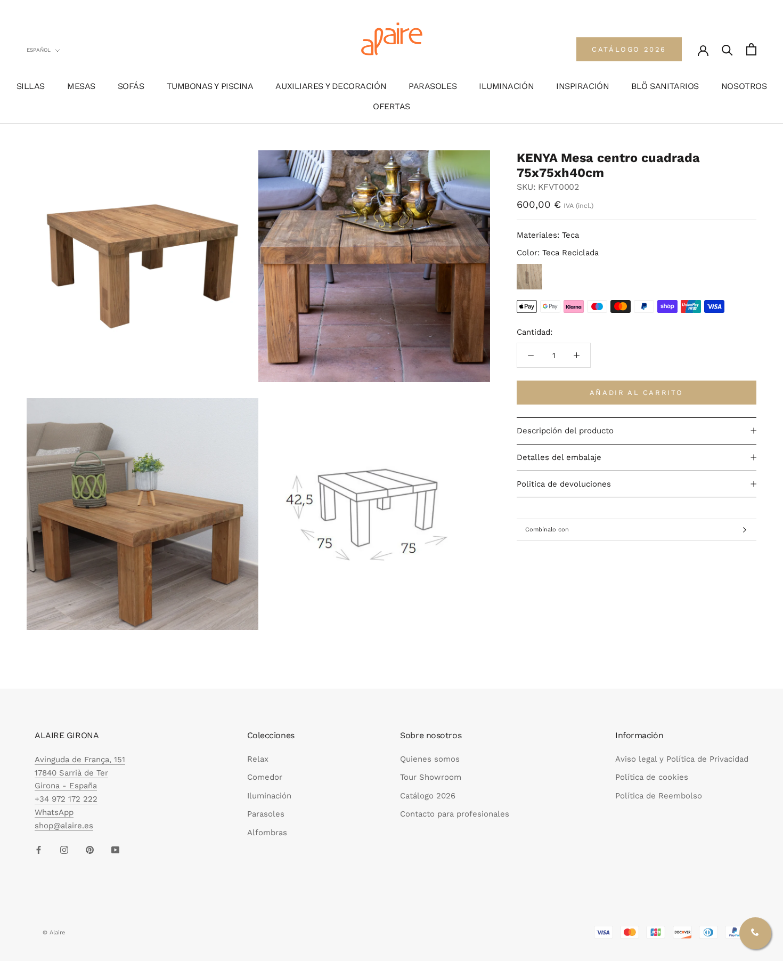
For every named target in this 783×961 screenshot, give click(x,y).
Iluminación (269, 796)
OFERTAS (391, 106)
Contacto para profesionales (454, 814)
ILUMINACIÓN (506, 86)
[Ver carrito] (751, 49)
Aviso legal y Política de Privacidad (681, 759)
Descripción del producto (565, 430)
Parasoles (265, 814)
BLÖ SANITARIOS (665, 86)
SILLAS (31, 86)
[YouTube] (115, 849)
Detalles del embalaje (559, 457)
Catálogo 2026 (427, 796)
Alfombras (267, 832)
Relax (257, 759)
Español (39, 50)
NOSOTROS (743, 86)
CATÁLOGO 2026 (629, 49)
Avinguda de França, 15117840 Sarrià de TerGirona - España (80, 773)
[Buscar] (727, 49)
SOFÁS (131, 86)
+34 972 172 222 (66, 799)
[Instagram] (64, 849)
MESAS (81, 86)
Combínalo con (547, 529)
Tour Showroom (430, 777)
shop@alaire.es (64, 825)
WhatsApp (54, 812)
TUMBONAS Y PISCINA (210, 86)
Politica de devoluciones (564, 484)
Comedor (264, 777)
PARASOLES (432, 86)
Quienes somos (430, 759)
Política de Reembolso (658, 796)
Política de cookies (651, 777)
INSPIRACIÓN (582, 86)
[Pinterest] (90, 849)
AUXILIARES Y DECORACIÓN (330, 86)
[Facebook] (39, 849)
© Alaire (54, 932)
